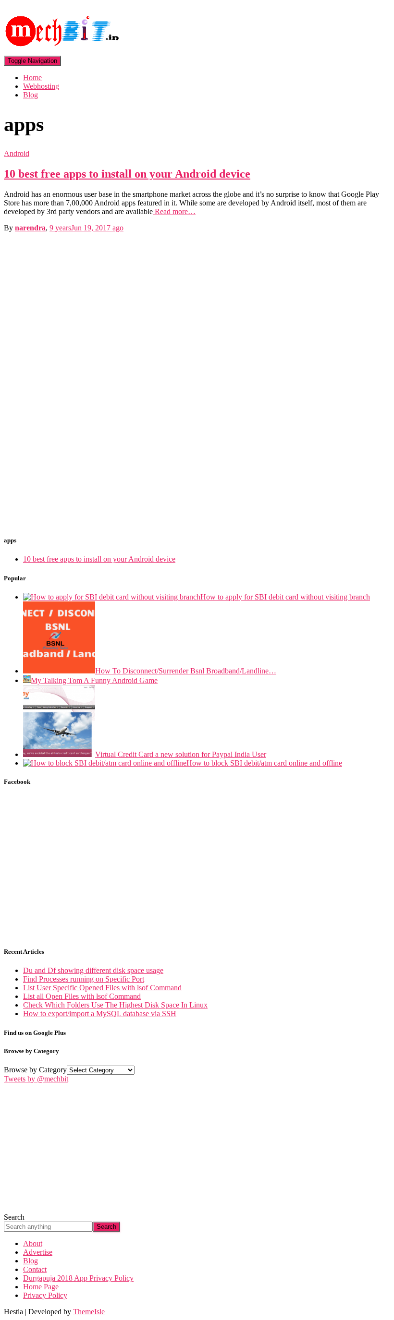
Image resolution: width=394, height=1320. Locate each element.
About (32, 1243)
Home (32, 77)
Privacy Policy (45, 1295)
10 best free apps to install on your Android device (127, 174)
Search (14, 1217)
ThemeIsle (89, 1312)
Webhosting (41, 86)
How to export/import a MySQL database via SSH (99, 1013)
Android (16, 153)
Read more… (174, 211)
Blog (30, 95)
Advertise (37, 1252)
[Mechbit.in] (64, 51)
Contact (35, 1269)
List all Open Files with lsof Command (82, 996)
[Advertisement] (76, 380)
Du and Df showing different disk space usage (93, 970)
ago (86, 228)
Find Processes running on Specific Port (83, 979)
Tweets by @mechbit (36, 1079)
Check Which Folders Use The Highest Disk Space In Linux (115, 1005)
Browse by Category (35, 1070)
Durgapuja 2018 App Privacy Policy (78, 1278)
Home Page (41, 1287)
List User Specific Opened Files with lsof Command (102, 988)
